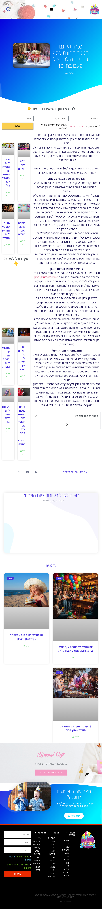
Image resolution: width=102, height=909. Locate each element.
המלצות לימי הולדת (51, 841)
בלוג (66, 73)
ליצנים (38, 850)
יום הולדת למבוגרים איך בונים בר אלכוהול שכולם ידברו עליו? (75, 648)
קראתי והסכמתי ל (83, 126)
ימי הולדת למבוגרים (51, 873)
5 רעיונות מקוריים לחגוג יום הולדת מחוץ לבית (75, 728)
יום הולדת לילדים (52, 850)
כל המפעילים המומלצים (36, 841)
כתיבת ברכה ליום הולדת (21, 228)
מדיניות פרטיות (65, 901)
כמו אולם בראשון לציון (46, 277)
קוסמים (37, 847)
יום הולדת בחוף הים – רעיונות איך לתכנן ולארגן (27, 637)
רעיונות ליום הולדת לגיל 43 (5, 414)
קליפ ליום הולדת (21, 165)
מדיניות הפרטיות (76, 126)
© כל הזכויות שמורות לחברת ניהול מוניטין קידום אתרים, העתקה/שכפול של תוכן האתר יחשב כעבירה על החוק (65, 896)
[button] (51, 9)
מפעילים (65, 850)
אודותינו (66, 840)
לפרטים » (22, 177)
